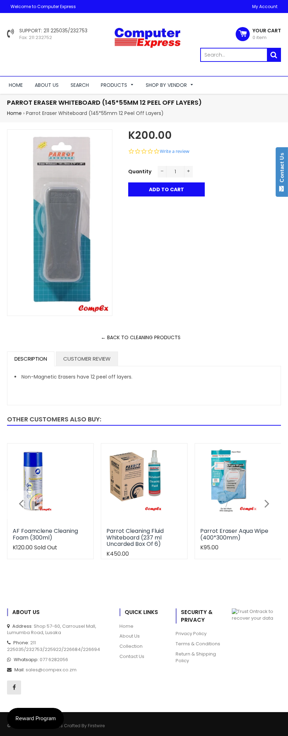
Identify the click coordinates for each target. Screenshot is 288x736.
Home (14, 113)
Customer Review (87, 358)
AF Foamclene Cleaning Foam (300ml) (45, 534)
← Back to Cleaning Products (141, 337)
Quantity (139, 171)
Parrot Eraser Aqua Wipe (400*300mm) (234, 534)
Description (30, 358)
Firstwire (96, 726)
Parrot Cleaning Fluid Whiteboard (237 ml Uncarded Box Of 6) (135, 537)
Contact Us (282, 169)
